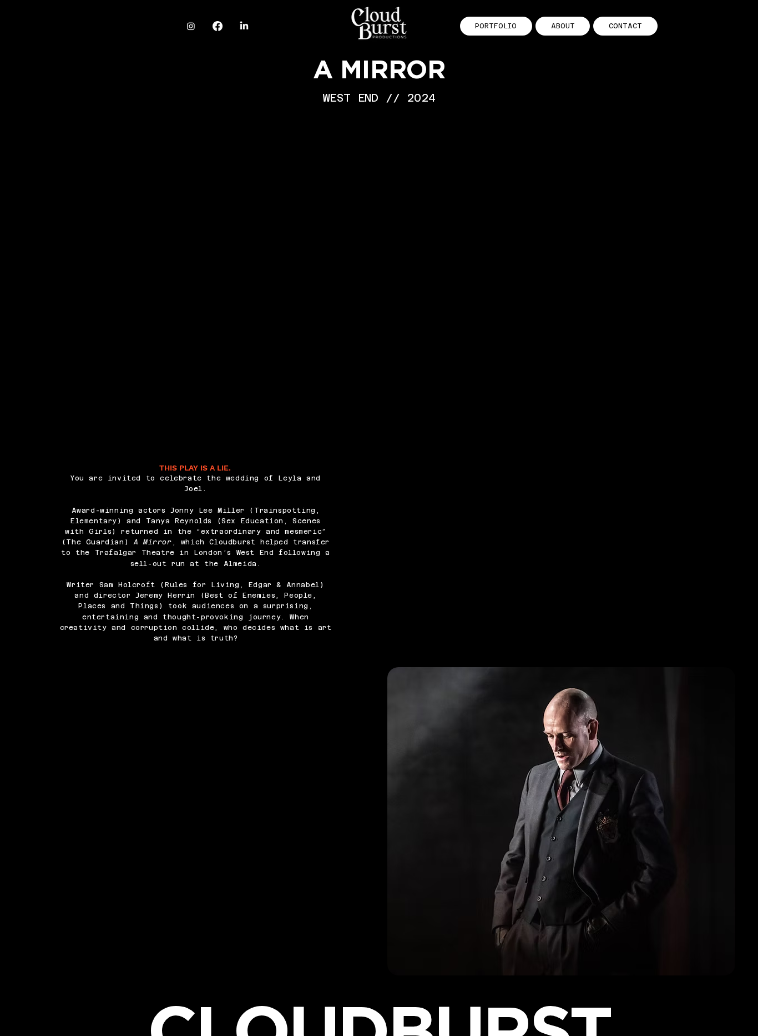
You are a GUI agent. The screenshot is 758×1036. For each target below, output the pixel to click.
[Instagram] (191, 26)
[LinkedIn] (244, 26)
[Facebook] (218, 26)
